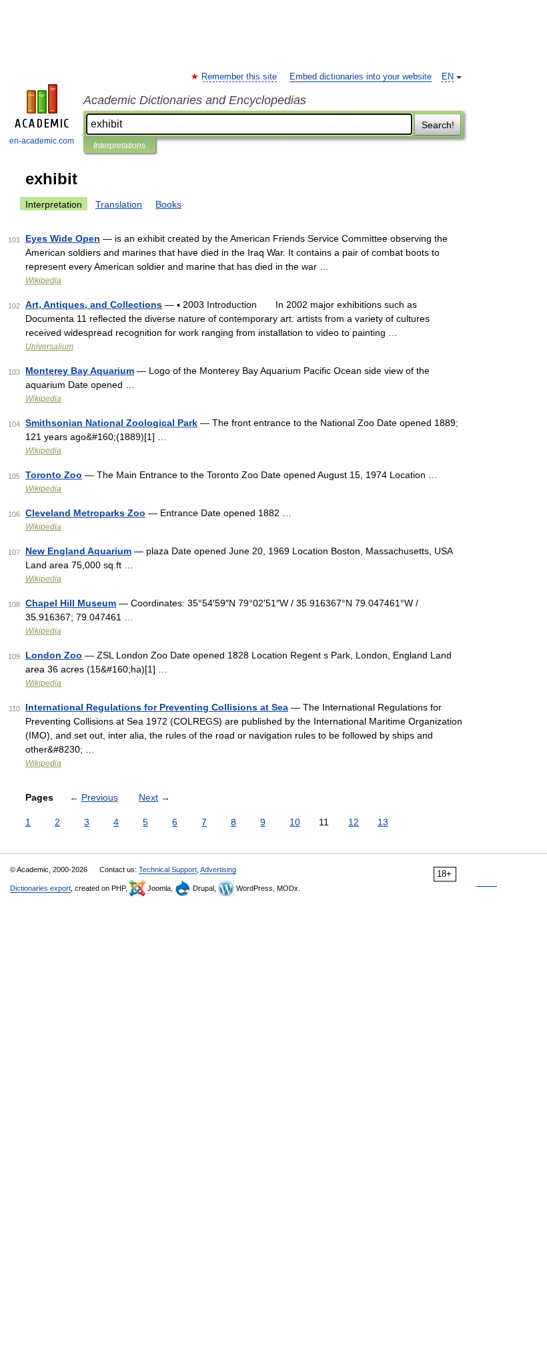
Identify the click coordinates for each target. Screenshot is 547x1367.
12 (353, 822)
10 (295, 822)
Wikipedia (43, 280)
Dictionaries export (40, 888)
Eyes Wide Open (62, 238)
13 (383, 822)
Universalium (49, 346)
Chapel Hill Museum (70, 603)
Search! (438, 125)
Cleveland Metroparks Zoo (85, 513)
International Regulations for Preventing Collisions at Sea (156, 707)
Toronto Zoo (53, 474)
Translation (118, 204)
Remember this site (240, 76)
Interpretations (119, 145)
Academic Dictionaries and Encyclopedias (194, 100)
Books (168, 204)
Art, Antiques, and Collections (93, 304)
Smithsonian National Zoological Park (111, 422)
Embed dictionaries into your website (361, 76)
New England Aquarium (78, 551)
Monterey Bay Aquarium (79, 370)
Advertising (218, 869)
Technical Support (168, 869)
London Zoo (53, 655)
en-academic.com (41, 141)
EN (448, 76)
